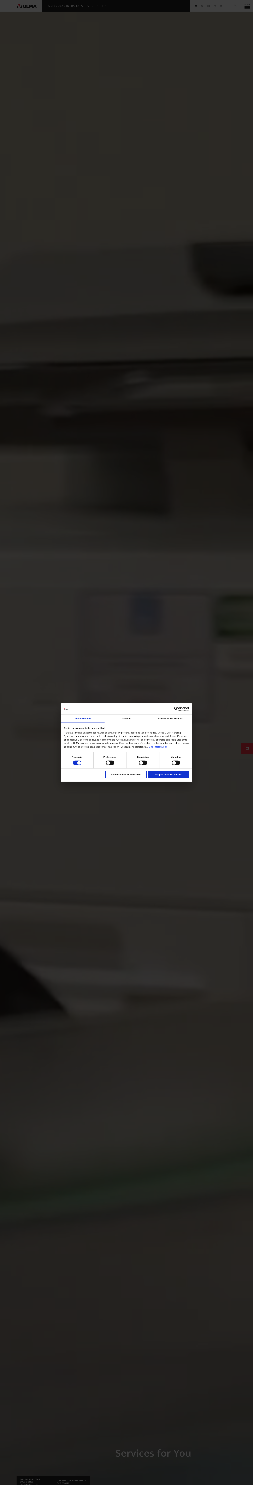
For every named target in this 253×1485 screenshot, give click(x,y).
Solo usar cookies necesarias (126, 774)
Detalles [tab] (126, 718)
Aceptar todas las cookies (168, 774)
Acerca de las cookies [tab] (170, 718)
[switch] (110, 762)
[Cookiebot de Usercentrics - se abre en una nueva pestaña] (176, 709)
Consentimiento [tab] (83, 718)
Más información (158, 746)
